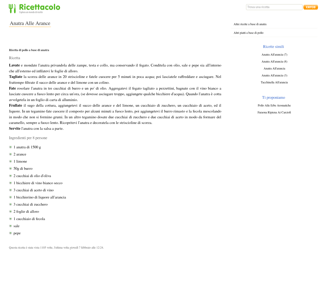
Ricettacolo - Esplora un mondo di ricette (35, 8)
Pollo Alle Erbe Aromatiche (274, 105)
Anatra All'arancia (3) (274, 75)
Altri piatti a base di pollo (248, 33)
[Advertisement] (119, 25)
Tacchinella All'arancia (274, 82)
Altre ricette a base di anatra (250, 24)
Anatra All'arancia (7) (274, 54)
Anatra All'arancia (274, 68)
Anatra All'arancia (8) (274, 61)
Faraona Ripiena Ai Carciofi (274, 112)
